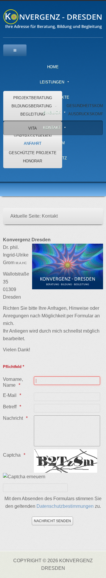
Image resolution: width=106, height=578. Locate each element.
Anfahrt (33, 143)
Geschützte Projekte (33, 153)
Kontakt (52, 127)
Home (53, 67)
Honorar (32, 161)
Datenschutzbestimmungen (65, 506)
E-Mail (9, 395)
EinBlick (52, 112)
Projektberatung (32, 98)
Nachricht (13, 418)
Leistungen (52, 82)
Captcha (12, 455)
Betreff (9, 406)
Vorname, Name (13, 382)
